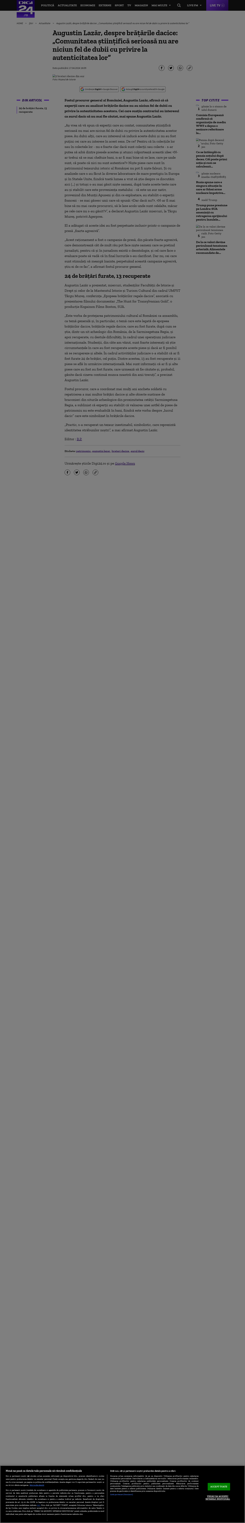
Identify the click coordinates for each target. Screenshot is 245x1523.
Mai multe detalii (37, 1485)
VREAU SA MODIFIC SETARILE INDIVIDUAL (218, 1497)
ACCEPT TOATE (218, 1486)
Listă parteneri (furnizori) (121, 1494)
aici (38, 1505)
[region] (122, 1494)
